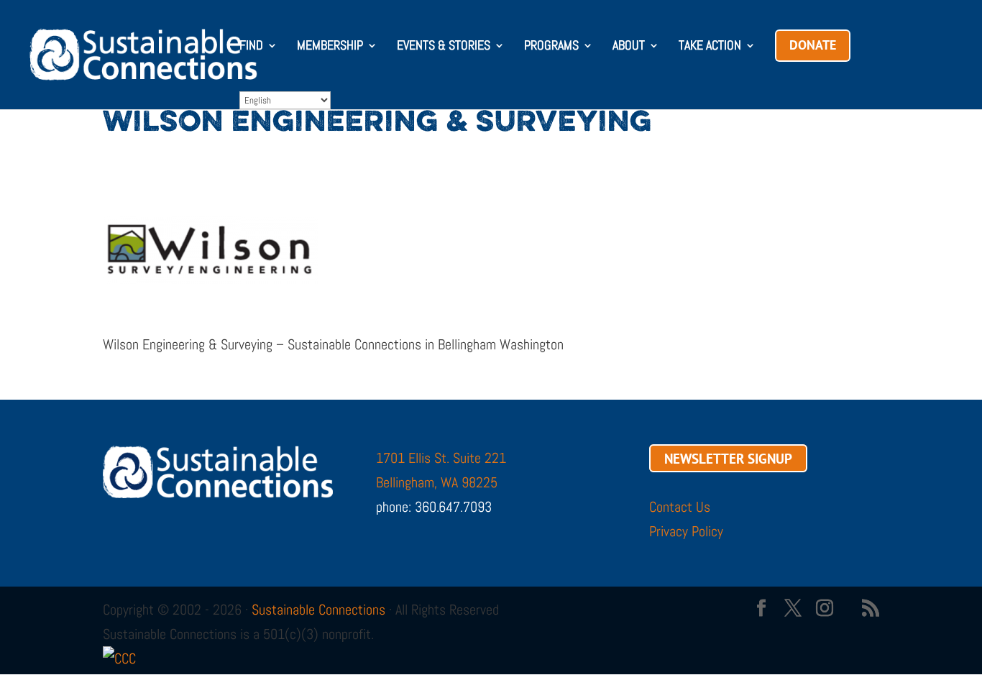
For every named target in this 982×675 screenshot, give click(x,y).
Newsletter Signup (728, 458)
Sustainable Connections (318, 609)
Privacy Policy (686, 531)
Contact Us (679, 506)
